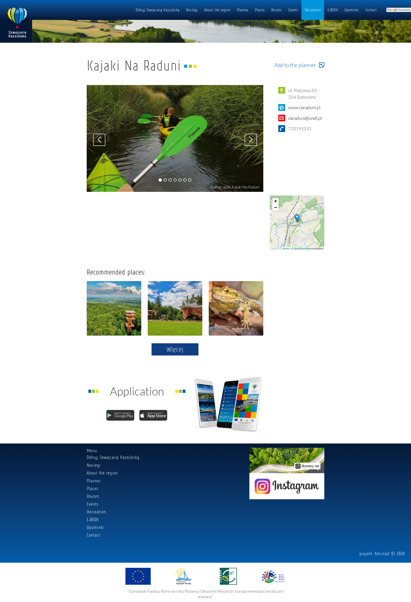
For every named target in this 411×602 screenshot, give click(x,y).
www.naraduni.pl (304, 107)
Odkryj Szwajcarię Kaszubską (157, 9)
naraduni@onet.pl (305, 118)
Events (293, 9)
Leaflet (285, 248)
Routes (276, 9)
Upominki (351, 9)
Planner (242, 9)
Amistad (382, 553)
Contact (371, 9)
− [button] (275, 207)
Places (260, 9)
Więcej (175, 349)
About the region (217, 9)
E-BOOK (333, 9)
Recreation (313, 9)
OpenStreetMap (302, 248)
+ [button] (275, 201)
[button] (160, 180)
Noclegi (192, 9)
